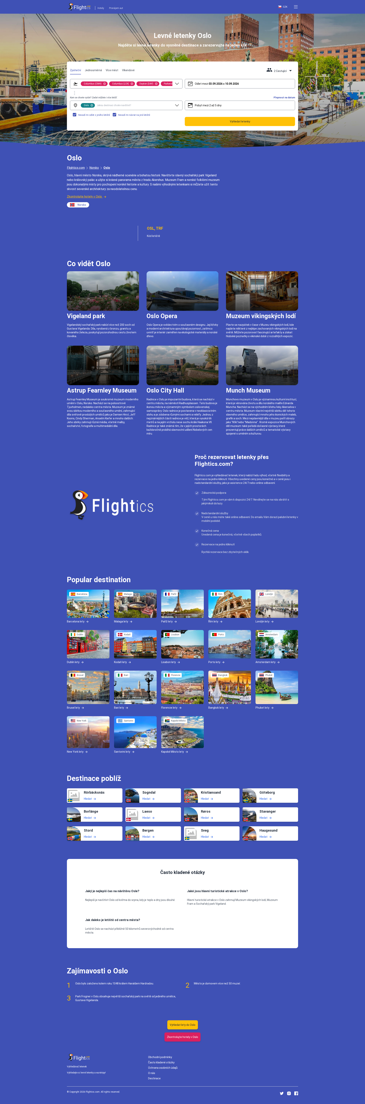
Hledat (88, 798)
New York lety (75, 751)
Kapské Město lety (172, 751)
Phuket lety (262, 707)
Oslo (106, 168)
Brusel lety (73, 707)
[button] (296, 7)
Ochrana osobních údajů (163, 1067)
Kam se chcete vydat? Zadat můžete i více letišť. (93, 97)
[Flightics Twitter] (282, 1093)
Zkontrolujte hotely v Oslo (84, 196)
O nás (151, 1073)
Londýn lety (262, 621)
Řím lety (213, 621)
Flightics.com (76, 168)
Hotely (101, 8)
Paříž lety (167, 621)
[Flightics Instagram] (289, 1093)
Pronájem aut (116, 8)
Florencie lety (169, 707)
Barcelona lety (75, 621)
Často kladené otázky (161, 1062)
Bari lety (119, 707)
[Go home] (79, 1057)
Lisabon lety (168, 662)
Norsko (94, 168)
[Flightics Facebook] (296, 1093)
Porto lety (214, 662)
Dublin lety (73, 662)
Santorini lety (122, 751)
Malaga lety (121, 621)
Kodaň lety (120, 662)
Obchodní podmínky (160, 1057)
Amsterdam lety (265, 662)
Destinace (154, 1078)
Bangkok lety (216, 707)
